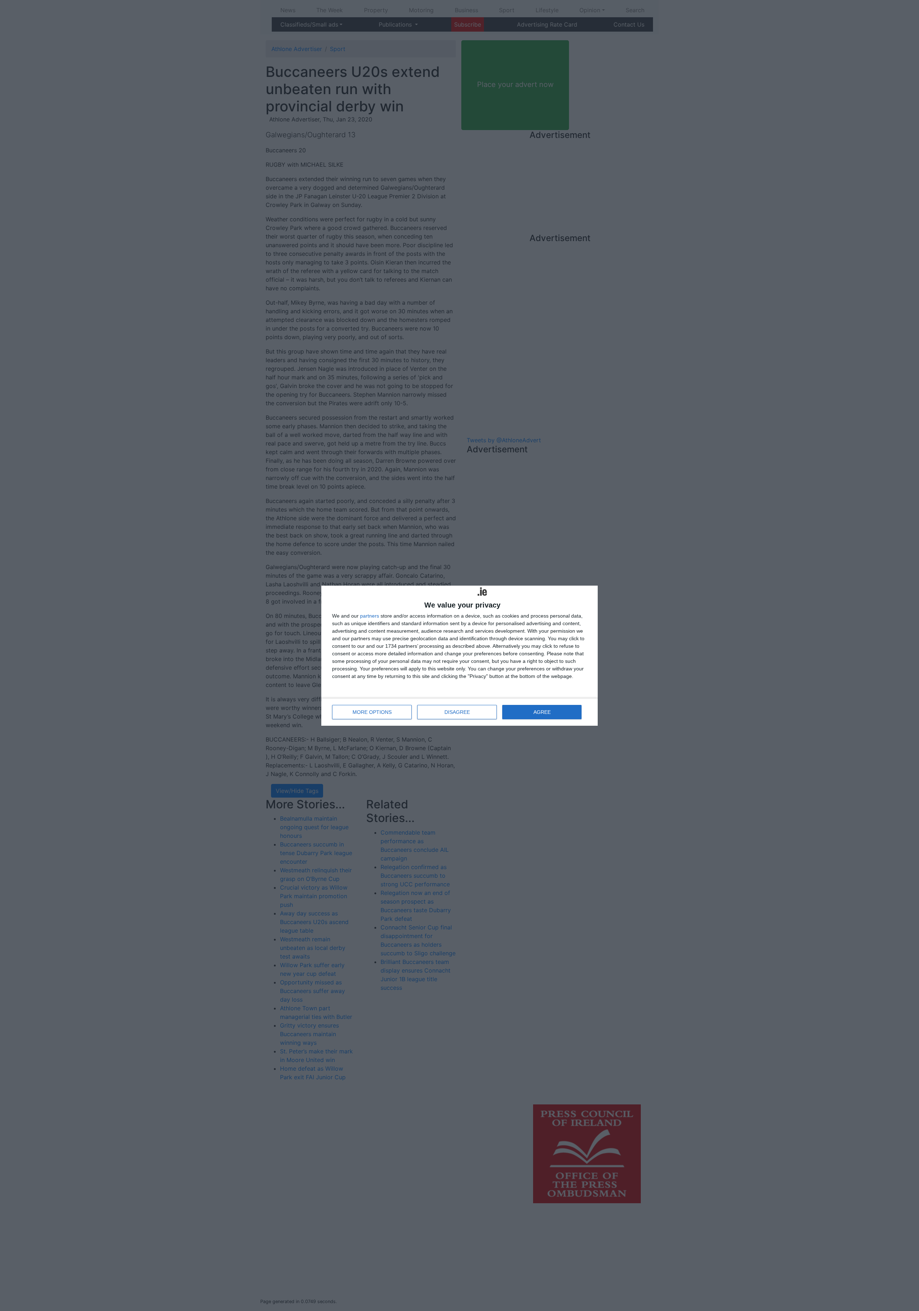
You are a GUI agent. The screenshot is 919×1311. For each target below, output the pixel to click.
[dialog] (459, 656)
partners (369, 615)
